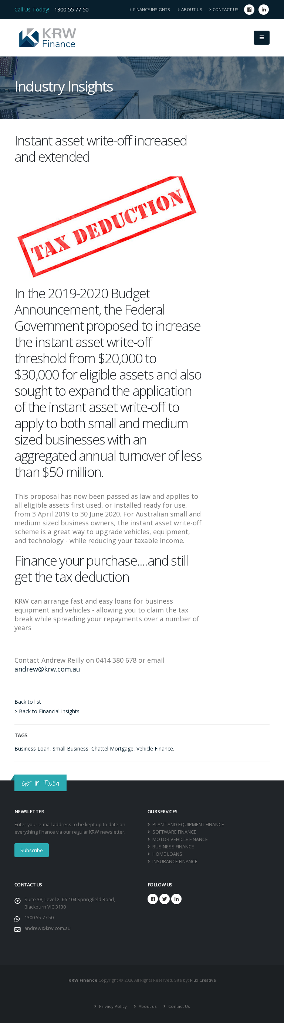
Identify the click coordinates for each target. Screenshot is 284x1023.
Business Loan (32, 748)
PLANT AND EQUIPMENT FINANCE (187, 824)
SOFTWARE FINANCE (173, 832)
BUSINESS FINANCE (172, 847)
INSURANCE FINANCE (174, 861)
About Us (191, 9)
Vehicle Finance (154, 748)
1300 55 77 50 (71, 9)
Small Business (70, 748)
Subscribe (31, 850)
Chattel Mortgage (112, 748)
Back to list (27, 701)
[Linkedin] (263, 9)
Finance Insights (154, 9)
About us (147, 1006)
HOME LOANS (166, 854)
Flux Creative (203, 980)
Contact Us (226, 9)
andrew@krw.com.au (47, 669)
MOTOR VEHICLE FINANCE (179, 839)
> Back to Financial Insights (47, 711)
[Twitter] (164, 899)
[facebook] (249, 9)
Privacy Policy (112, 1006)
